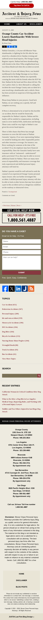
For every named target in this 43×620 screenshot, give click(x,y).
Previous (6, 206)
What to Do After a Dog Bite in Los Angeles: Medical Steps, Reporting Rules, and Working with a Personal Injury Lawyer (21, 401)
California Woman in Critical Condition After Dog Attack (21, 393)
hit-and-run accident (12, 318)
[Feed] (31, 289)
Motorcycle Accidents (12, 323)
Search (39, 376)
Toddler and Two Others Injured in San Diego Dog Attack (21, 410)
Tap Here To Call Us (21, 5)
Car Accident (9, 305)
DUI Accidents (10, 327)
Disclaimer (36, 24)
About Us (21, 24)
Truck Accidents (10, 350)
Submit (21, 272)
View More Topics (9, 359)
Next (19, 206)
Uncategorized (12, 192)
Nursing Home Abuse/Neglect (15, 341)
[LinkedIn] (18, 289)
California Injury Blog (21, 15)
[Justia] (25, 289)
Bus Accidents (9, 354)
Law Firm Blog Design (21, 617)
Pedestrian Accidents (12, 309)
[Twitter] (12, 289)
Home (7, 24)
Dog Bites (8, 332)
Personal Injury (10, 314)
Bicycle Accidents (11, 336)
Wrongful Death (10, 345)
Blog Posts (21, 587)
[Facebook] (5, 289)
